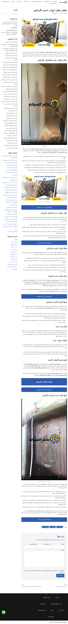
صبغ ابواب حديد (52, 526)
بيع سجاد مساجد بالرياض (12, 140)
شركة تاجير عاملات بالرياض (11, 55)
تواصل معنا (15, 175)
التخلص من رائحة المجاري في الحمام (9, 86)
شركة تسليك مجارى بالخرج (11, 185)
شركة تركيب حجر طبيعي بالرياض (10, 77)
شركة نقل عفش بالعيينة (12, 197)
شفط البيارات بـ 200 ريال (11, 202)
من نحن (15, 229)
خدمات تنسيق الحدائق (12, 264)
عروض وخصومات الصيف (11, 207)
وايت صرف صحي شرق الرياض (10, 98)
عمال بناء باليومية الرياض (11, 115)
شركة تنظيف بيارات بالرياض (11, 42)
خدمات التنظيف (47, 1)
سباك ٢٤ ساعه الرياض (12, 143)
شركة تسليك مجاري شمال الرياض (9, 67)
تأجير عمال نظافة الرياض (11, 113)
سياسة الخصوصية (13, 180)
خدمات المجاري (13, 251)
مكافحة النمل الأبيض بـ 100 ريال (10, 224)
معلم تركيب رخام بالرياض (11, 118)
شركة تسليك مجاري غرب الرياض (10, 64)
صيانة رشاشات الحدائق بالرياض (10, 138)
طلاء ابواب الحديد (45, 526)
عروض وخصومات (5, 1)
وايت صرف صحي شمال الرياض (10, 108)
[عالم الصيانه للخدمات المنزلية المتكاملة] (63, 2)
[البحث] (2, 13)
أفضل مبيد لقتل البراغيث (12, 147)
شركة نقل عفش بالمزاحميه (11, 199)
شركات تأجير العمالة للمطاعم (10, 125)
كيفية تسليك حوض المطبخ (11, 89)
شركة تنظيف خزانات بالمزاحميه (10, 194)
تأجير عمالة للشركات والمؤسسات (9, 160)
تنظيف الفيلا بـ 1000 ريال (11, 167)
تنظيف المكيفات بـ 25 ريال (11, 172)
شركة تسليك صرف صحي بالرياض (10, 182)
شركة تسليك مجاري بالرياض (11, 190)
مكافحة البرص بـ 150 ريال (11, 214)
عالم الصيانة (61, 13)
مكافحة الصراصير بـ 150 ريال (10, 219)
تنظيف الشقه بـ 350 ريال (11, 165)
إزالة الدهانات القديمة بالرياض (11, 130)
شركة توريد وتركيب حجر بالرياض (10, 120)
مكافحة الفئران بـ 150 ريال (11, 221)
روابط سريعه (51, 616)
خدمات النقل (27, 1)
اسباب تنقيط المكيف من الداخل (10, 133)
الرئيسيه (55, 1)
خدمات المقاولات (13, 254)
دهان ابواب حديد (59, 526)
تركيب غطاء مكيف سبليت (11, 128)
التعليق (62, 550)
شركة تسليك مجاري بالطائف (11, 192)
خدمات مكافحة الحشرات (36, 1)
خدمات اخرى (19, 1)
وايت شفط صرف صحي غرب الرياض (9, 101)
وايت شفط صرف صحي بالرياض (10, 93)
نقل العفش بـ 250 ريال (12, 231)
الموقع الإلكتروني (33, 544)
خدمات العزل (14, 249)
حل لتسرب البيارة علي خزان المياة (9, 177)
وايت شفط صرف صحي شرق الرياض (9, 79)
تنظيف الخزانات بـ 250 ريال (11, 162)
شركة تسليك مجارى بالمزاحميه (10, 187)
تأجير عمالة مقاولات (13, 110)
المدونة (12, 1)
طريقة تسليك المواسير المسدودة (10, 91)
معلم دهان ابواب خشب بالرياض (10, 72)
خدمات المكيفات (13, 256)
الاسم (62, 544)
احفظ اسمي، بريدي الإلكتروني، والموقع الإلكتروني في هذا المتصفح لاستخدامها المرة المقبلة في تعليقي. (44, 571)
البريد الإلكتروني (47, 544)
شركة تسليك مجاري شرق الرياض (10, 62)
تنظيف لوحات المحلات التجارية (10, 145)
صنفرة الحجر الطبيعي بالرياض (10, 123)
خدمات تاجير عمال (13, 261)
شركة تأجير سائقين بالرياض (11, 53)
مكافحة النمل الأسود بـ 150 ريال (10, 226)
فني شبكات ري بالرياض (12, 135)
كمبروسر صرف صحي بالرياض (10, 96)
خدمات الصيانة (14, 246)
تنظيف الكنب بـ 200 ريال (12, 170)
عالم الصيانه (14, 269)
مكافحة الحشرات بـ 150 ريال (11, 216)
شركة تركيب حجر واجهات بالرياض (9, 74)
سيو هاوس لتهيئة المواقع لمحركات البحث (58, 622)
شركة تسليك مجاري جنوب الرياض (9, 69)
